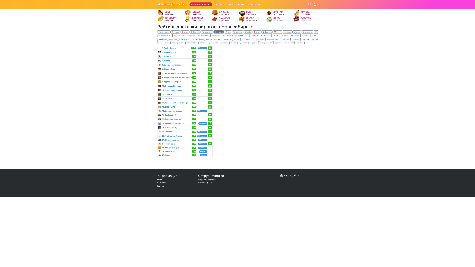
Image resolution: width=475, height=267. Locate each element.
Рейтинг (240, 4)
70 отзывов (202, 48)
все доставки (163, 32)
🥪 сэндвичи (307, 32)
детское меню (258, 39)
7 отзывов (202, 123)
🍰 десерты (190, 35)
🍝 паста (287, 32)
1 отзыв (203, 155)
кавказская (295, 35)
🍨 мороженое (203, 35)
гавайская (289, 43)
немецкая (173, 39)
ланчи (167, 43)
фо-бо (233, 43)
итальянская (265, 35)
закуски (276, 35)
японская (254, 35)
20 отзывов (202, 132)
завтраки (305, 39)
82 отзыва (202, 140)
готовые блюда (198, 39)
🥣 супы (297, 32)
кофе (160, 43)
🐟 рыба (247, 32)
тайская (203, 43)
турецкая (305, 35)
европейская (228, 35)
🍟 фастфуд (267, 32)
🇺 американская (241, 35)
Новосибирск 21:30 (200, 4)
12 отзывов (202, 148)
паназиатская (192, 43)
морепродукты (272, 39)
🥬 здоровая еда (164, 35)
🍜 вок (228, 32)
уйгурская (254, 43)
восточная (246, 39)
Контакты (161, 183)
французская (184, 39)
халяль (236, 39)
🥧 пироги (219, 32)
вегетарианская (178, 43)
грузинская (285, 39)
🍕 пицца (175, 32)
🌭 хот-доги (179, 35)
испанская (299, 43)
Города (160, 186)
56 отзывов (202, 111)
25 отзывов (202, 136)
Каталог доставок (225, 4)
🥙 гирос (277, 32)
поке (314, 35)
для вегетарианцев (213, 39)
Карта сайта (291, 175)
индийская (243, 43)
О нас (159, 180)
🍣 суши (184, 32)
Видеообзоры (253, 4)
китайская (216, 35)
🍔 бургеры (195, 32)
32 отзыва (202, 144)
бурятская (278, 43)
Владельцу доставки (207, 180)
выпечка (285, 35)
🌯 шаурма (237, 32)
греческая (224, 43)
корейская (162, 39)
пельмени (295, 39)
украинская (213, 43)
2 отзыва (203, 151)
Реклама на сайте (206, 183)
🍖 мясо (256, 32)
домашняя (228, 39)
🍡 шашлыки (207, 32)
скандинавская (266, 43)
